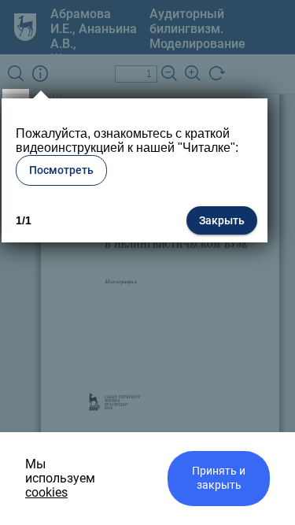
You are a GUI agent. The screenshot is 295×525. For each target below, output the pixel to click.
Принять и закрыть (218, 478)
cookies (46, 492)
